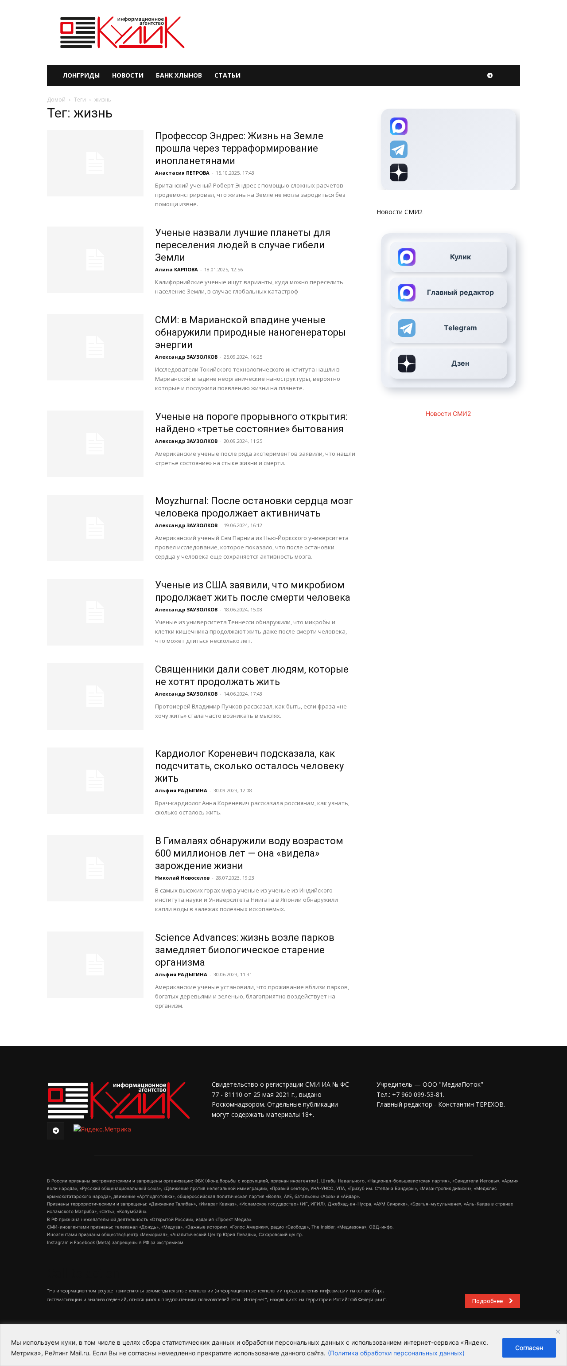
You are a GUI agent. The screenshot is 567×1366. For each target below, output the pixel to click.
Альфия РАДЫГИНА (181, 790)
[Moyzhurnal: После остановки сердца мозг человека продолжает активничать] (95, 528)
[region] (283, 1345)
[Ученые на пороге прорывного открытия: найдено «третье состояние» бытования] (95, 444)
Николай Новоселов (182, 877)
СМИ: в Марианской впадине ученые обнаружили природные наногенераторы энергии (250, 332)
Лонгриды (81, 75)
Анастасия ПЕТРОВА (182, 172)
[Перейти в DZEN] (448, 172)
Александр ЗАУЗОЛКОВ (186, 356)
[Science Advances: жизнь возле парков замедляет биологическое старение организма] (95, 965)
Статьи (227, 75)
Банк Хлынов (179, 75)
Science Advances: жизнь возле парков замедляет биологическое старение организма (244, 950)
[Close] (557, 1331)
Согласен (529, 1347)
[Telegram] (490, 75)
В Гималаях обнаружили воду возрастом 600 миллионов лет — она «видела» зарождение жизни (249, 853)
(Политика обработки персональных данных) (396, 1353)
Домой (56, 99)
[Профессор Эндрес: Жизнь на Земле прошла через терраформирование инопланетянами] (95, 163)
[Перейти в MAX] (448, 126)
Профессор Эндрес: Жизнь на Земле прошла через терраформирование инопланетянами (239, 148)
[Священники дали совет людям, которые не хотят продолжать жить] (95, 696)
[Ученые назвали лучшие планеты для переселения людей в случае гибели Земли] (95, 260)
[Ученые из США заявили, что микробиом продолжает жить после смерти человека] (95, 612)
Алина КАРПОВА (176, 269)
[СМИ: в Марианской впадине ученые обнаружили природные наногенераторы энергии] (95, 347)
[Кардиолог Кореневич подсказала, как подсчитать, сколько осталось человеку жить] (95, 781)
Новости (128, 75)
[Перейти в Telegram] (448, 149)
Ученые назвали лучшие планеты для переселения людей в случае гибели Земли (242, 245)
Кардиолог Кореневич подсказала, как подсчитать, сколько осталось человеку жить (249, 766)
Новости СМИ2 (400, 211)
